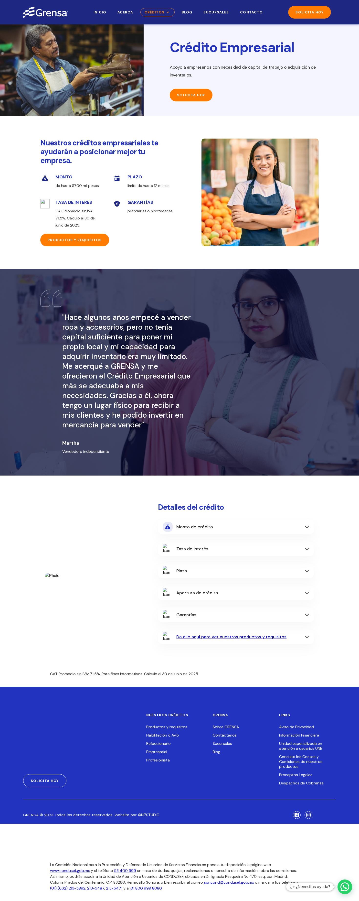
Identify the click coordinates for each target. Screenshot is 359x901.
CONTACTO (251, 12)
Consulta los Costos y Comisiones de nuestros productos (300, 761)
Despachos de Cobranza (301, 783)
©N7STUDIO (148, 814)
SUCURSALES (216, 12)
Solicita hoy (191, 95)
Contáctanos (225, 735)
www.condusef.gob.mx (70, 870)
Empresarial (156, 751)
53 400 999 (125, 870)
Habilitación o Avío (162, 735)
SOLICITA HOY (310, 12)
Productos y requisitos (75, 240)
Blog (216, 751)
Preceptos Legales (295, 774)
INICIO (100, 12)
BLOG (187, 12)
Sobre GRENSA (226, 727)
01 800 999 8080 (146, 888)
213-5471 (114, 888)
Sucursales (222, 743)
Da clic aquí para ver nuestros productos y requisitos (231, 637)
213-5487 (95, 888)
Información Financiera (299, 735)
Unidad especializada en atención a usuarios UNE (300, 746)
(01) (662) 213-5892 (67, 888)
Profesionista (158, 760)
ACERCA (125, 12)
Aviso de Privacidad (296, 727)
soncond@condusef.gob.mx (229, 882)
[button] (157, 12)
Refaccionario (158, 743)
